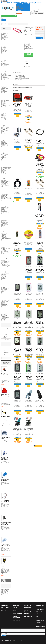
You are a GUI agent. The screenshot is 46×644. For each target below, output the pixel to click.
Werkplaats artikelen (5, 126)
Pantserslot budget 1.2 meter (40, 165)
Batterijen (3, 307)
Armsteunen (3, 221)
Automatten (3, 214)
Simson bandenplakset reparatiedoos (28, 109)
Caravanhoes (4, 304)
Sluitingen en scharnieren (3, 275)
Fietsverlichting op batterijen (4, 95)
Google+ (27, 63)
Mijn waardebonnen (28, 616)
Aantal (36, 34)
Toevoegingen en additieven (4, 190)
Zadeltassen (3, 67)
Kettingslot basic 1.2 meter (40, 141)
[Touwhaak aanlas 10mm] (4, 496)
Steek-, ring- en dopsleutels (4, 184)
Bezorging (5, 328)
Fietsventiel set (39, 190)
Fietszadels (3, 45)
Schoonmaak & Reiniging (4, 151)
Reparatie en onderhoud (4, 80)
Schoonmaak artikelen (5, 181)
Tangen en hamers (5, 185)
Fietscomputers (4, 35)
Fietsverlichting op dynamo (4, 93)
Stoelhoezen (3, 215)
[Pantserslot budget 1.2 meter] (40, 157)
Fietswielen (3, 61)
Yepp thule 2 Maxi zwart (40, 403)
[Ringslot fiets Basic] (17, 183)
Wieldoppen (3, 236)
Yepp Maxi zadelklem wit (28, 430)
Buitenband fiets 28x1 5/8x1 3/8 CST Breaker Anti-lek (6, 523)
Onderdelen (3, 115)
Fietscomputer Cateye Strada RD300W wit (39, 297)
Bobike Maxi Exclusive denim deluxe (28, 404)
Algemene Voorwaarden (5, 332)
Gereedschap (4, 119)
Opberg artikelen (4, 301)
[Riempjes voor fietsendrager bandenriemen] (4, 453)
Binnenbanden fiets (5, 43)
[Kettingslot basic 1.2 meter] (40, 132)
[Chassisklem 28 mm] (4, 540)
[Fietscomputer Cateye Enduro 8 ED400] (28, 260)
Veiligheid (3, 90)
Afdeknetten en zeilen (5, 280)
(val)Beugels (3, 112)
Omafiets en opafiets (5, 105)
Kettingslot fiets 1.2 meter (5, 417)
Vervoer (3, 62)
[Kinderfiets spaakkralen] (28, 183)
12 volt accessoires (5, 139)
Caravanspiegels (4, 305)
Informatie (5, 325)
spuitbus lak (3, 589)
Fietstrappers (4, 50)
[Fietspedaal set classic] (17, 132)
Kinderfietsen (4, 108)
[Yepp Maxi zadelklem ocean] (17, 421)
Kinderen (3, 34)
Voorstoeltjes (4, 71)
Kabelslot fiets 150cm (4, 565)
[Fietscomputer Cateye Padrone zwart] (17, 287)
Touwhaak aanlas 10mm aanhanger (5, 501)
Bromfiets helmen (4, 133)
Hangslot (3, 102)
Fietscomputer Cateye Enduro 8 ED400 (28, 270)
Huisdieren (3, 172)
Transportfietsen (4, 106)
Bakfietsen (3, 107)
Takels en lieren (4, 264)
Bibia (4, 354)
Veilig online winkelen (5, 337)
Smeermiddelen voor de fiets (5, 83)
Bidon (2, 38)
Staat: (25, 36)
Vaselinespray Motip (40, 244)
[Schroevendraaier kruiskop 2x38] (4, 475)
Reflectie (3, 97)
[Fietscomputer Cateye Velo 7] (28, 341)
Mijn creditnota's (27, 611)
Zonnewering (4, 223)
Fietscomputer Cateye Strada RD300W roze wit (29, 297)
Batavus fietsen (6, 352)
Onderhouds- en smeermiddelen (4, 145)
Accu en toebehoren (5, 120)
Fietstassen (3, 63)
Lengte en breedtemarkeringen (5, 288)
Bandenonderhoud (5, 127)
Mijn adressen (27, 613)
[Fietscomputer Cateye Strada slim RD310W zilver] (28, 314)
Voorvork (3, 56)
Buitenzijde (3, 180)
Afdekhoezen (4, 138)
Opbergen (3, 170)
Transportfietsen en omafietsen (5, 318)
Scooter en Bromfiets (5, 110)
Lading (2, 263)
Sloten (2, 131)
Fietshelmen (3, 103)
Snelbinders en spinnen (6, 75)
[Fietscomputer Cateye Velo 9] (40, 341)
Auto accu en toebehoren (4, 196)
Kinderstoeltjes (4, 70)
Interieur (3, 209)
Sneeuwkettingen (4, 205)
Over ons (5, 334)
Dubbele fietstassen (5, 64)
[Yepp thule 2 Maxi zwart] (40, 394)
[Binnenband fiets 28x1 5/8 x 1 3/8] (4, 369)
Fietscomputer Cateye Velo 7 (28, 350)
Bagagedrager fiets (5, 78)
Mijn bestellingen (27, 607)
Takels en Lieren (4, 283)
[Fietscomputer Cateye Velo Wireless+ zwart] (17, 394)
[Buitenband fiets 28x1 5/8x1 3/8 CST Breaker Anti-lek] (4, 518)
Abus (4, 347)
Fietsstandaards (4, 53)
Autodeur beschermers (6, 238)
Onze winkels (6, 339)
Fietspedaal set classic (17, 140)
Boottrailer (3, 286)
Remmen (3, 49)
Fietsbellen (3, 36)
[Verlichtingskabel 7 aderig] (4, 433)
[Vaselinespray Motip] (40, 234)
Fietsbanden (3, 41)
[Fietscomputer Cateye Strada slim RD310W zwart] (40, 314)
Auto (2, 158)
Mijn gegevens (27, 614)
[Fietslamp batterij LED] (17, 97)
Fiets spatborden (4, 58)
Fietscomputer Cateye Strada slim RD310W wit (17, 323)
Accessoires (3, 111)
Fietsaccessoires (4, 33)
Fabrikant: (26, 38)
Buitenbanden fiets (5, 44)
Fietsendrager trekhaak (6, 167)
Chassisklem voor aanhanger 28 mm (5, 545)
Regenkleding (4, 39)
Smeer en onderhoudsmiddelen (5, 122)
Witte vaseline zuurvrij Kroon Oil (28, 242)
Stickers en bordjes (5, 246)
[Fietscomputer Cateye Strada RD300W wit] (40, 287)
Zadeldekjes (3, 46)
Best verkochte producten (4, 610)
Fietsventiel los (28, 140)
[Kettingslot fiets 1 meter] (4, 412)
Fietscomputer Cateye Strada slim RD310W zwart (39, 323)
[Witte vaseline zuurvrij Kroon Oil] (28, 234)
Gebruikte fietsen (4, 313)
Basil (4, 350)
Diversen (3, 213)
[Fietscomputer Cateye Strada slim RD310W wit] (17, 314)
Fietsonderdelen (4, 40)
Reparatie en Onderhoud (4, 142)
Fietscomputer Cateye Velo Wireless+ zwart (17, 404)
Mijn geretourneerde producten (28, 610)
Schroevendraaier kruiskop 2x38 (5, 480)
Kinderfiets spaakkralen (29, 192)
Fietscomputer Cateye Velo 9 (39, 350)
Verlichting (3, 132)
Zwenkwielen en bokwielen (4, 311)
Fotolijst (2, 226)
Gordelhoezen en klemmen (4, 219)
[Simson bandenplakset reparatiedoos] (28, 97)
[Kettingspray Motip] (17, 234)
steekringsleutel (4, 593)
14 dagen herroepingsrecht (16, 617)
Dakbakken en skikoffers (4, 164)
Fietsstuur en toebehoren (3, 52)
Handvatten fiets (4, 54)
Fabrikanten (5, 343)
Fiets (2, 32)
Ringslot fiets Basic (17, 190)
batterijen (3, 594)
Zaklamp (3, 308)
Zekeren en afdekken (5, 265)
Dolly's (2, 292)
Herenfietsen (3, 314)
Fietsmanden (4, 76)
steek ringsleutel (4, 596)
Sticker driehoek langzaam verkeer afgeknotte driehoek (6, 395)
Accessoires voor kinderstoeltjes (4, 74)
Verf (2, 193)
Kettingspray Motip (17, 243)
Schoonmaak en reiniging (4, 89)
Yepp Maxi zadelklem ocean (17, 430)
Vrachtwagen (4, 239)
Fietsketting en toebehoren (4, 48)
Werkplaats (3, 87)
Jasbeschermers (4, 57)
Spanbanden (4, 173)
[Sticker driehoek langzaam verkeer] (4, 390)
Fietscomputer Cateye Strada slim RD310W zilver (28, 323)
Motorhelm (3, 157)
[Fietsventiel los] (28, 132)
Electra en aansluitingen (6, 128)
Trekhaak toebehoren (5, 232)
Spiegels (3, 231)
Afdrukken (28, 66)
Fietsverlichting (4, 91)
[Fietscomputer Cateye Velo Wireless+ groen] (28, 367)
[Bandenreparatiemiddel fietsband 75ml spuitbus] (40, 207)
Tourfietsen (3, 316)
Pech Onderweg (4, 130)
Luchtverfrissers (4, 211)
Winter (2, 204)
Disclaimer (5, 330)
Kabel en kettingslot (5, 100)
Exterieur (3, 227)
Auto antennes (4, 237)
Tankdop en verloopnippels (4, 235)
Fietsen (2, 104)
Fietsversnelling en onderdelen (5, 60)
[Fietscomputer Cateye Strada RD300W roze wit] (28, 287)
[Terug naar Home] (3, 24)
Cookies (14, 614)
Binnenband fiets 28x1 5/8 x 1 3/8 (5, 374)
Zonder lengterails (5, 163)
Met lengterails (4, 161)
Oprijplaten (3, 284)
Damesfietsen (4, 315)
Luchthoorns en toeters (5, 248)
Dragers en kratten (5, 68)
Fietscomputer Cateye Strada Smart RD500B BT (17, 350)
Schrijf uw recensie (27, 57)
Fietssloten (3, 98)
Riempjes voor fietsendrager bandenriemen (4, 458)
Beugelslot (3, 101)
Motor (2, 134)
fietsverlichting (4, 592)
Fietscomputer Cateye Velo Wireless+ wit (39, 377)
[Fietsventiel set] (40, 183)
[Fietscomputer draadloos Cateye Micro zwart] (40, 260)
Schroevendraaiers (5, 186)
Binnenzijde (3, 179)
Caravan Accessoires (5, 300)
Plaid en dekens (4, 224)
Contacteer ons (4, 1)
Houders (3, 210)
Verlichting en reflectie (5, 272)
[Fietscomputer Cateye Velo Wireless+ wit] (40, 367)
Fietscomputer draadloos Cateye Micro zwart (39, 270)
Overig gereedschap (5, 187)
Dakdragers (3, 160)
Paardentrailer (4, 289)
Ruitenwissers (4, 233)
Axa (4, 348)
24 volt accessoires (5, 241)
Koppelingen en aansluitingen (4, 270)
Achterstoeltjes (4, 72)
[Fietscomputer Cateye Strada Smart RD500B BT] (17, 341)
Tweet (26, 59)
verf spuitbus (5, 590)
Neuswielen (3, 277)
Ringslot (2, 99)
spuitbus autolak (4, 591)
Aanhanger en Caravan (6, 266)
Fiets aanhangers (4, 77)
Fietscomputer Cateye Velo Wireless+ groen (28, 377)
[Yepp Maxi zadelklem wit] (28, 421)
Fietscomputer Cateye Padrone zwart (17, 297)
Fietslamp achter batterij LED (17, 105)
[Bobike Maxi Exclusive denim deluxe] (28, 394)
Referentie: (26, 34)
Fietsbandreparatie (5, 86)
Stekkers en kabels (5, 273)
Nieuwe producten (5, 607)
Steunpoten (3, 278)
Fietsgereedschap (5, 81)
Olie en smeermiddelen (6, 188)
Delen (26, 61)
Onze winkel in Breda (17, 619)
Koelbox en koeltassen (5, 310)
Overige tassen (4, 66)
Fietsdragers (3, 166)
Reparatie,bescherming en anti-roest (6, 199)
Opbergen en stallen (5, 37)
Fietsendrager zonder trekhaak (5, 169)
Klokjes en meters (4, 222)
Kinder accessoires (5, 220)
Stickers (2, 114)
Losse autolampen (5, 207)
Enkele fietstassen (4, 65)
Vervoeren (3, 113)
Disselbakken (4, 285)
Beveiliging (3, 203)
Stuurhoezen (3, 217)
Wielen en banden (5, 268)
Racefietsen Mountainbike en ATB (5, 320)
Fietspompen (4, 85)
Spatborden (3, 276)
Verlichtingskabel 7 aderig (5, 438)
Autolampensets (4, 208)
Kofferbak (3, 225)
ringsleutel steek (7, 595)
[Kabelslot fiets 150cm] (4, 561)
